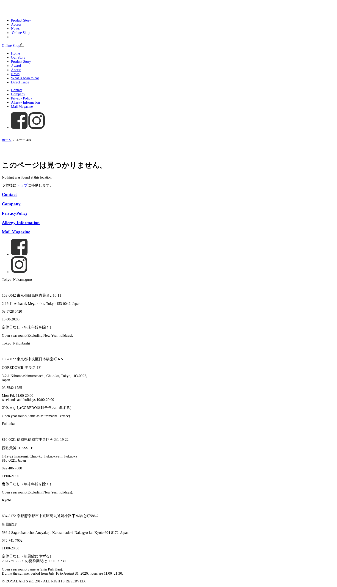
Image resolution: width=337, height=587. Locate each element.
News (15, 28)
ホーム (6, 140)
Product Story (21, 20)
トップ (22, 185)
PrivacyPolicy (15, 213)
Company (18, 94)
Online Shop (11, 45)
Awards (16, 66)
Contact (16, 90)
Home (15, 53)
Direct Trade (20, 82)
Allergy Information (25, 102)
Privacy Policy (21, 98)
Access (16, 24)
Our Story (18, 57)
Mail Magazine (22, 106)
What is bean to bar (25, 78)
